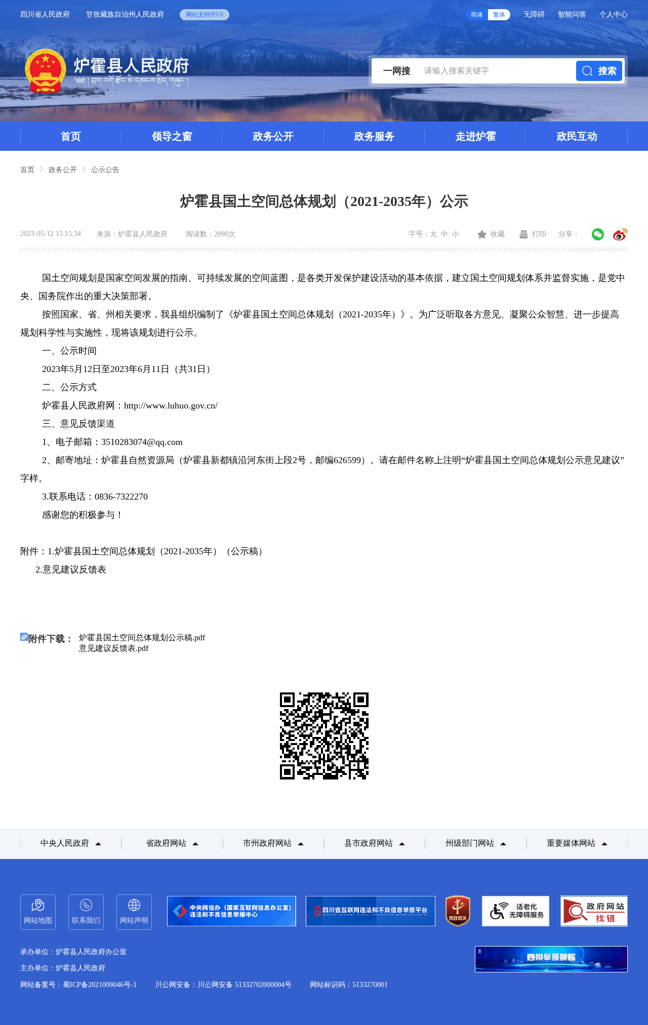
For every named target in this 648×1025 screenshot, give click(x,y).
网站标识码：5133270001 (349, 985)
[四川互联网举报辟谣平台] (551, 960)
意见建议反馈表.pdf (113, 648)
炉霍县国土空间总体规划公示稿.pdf (142, 637)
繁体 (499, 14)
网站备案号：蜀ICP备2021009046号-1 (78, 985)
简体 (477, 14)
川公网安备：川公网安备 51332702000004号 (223, 985)
